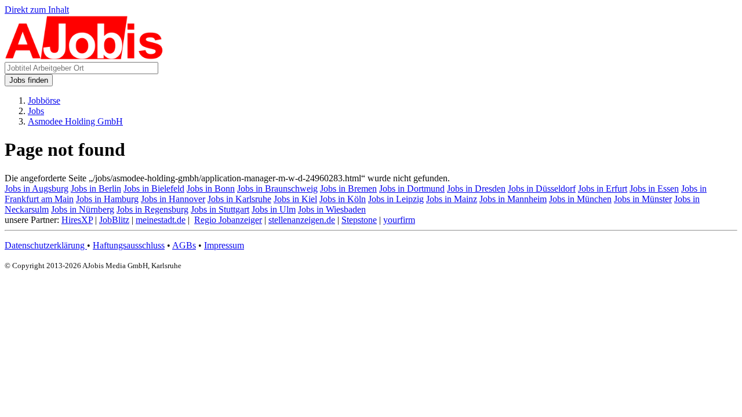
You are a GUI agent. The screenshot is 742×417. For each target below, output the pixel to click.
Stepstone (359, 220)
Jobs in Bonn (211, 188)
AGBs (184, 245)
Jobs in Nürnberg (82, 209)
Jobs (36, 111)
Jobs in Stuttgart (220, 209)
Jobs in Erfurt (602, 188)
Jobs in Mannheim (513, 199)
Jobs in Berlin (96, 188)
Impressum (224, 245)
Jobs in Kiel (295, 199)
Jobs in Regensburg (152, 209)
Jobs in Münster (643, 199)
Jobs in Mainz (451, 199)
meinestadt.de (161, 220)
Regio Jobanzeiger (228, 220)
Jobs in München (580, 199)
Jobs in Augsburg (36, 188)
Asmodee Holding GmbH (75, 121)
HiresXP (77, 220)
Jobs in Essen (654, 188)
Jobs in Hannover (173, 199)
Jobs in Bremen (348, 188)
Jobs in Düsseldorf (542, 188)
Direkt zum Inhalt (37, 9)
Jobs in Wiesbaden (332, 209)
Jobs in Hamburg (107, 199)
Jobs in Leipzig (396, 199)
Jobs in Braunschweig (277, 188)
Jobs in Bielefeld (153, 188)
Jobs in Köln (342, 199)
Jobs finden (28, 80)
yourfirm (399, 220)
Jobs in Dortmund (412, 188)
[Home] (84, 56)
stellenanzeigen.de (301, 220)
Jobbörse (44, 100)
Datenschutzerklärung (46, 245)
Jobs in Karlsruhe (239, 199)
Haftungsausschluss (129, 245)
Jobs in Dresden (476, 188)
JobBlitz (114, 220)
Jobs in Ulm (274, 209)
